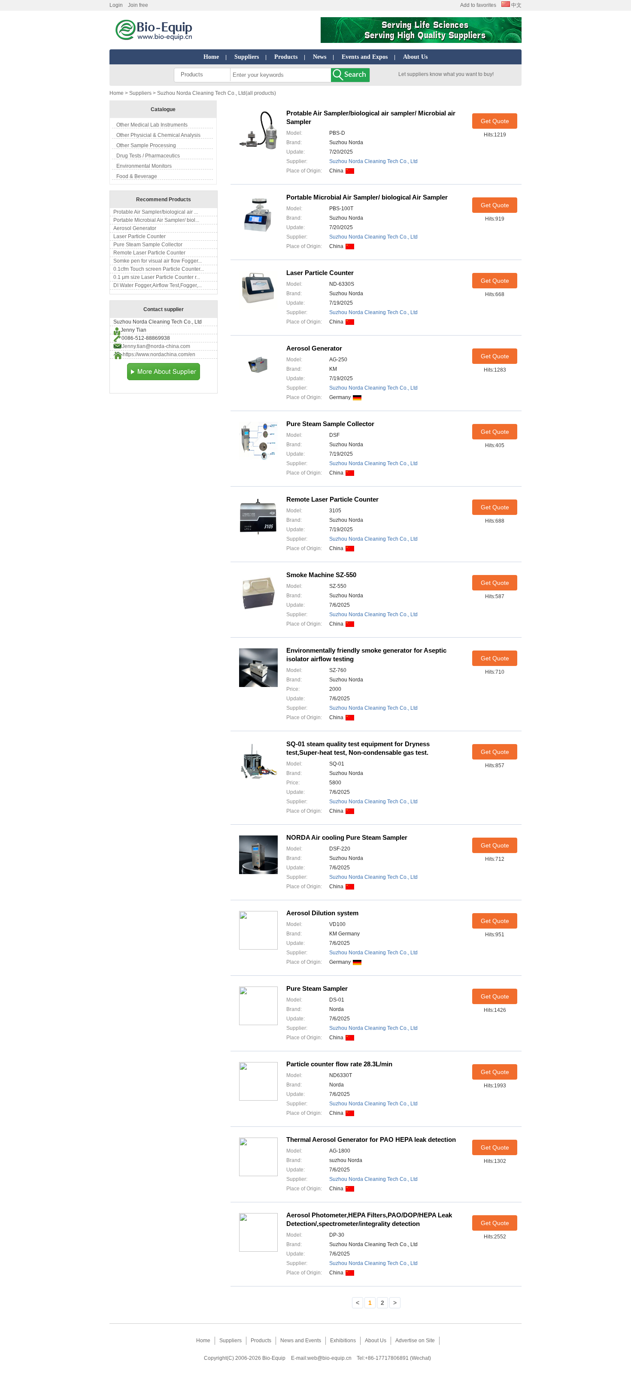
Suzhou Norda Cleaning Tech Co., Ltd (373, 161)
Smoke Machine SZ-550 (321, 574)
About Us (415, 57)
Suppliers (246, 57)
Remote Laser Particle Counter (149, 253)
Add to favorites (478, 5)
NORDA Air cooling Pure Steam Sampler (346, 837)
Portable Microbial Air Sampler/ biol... (156, 220)
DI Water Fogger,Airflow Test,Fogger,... (157, 285)
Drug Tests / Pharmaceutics (148, 156)
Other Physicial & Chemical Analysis (158, 135)
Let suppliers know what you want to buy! (446, 74)
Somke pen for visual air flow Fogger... (157, 261)
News (319, 57)
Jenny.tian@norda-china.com (156, 346)
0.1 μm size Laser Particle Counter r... (156, 277)
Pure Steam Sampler (317, 988)
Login (116, 5)
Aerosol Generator (134, 228)
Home (211, 57)
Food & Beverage (136, 176)
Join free (138, 5)
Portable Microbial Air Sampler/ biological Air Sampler (367, 197)
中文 (516, 5)
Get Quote (495, 121)
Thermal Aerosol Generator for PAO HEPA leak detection (371, 1139)
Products (285, 57)
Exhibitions (343, 1341)
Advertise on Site (415, 1341)
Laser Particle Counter (139, 236)
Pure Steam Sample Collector (147, 245)
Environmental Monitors (144, 166)
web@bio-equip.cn (329, 1358)
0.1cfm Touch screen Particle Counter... (158, 269)
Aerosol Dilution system (322, 913)
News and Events (300, 1341)
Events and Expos (365, 57)
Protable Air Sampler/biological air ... (155, 212)
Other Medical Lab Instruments (152, 125)
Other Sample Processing (146, 145)
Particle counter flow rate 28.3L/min (339, 1064)
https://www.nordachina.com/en (159, 354)
